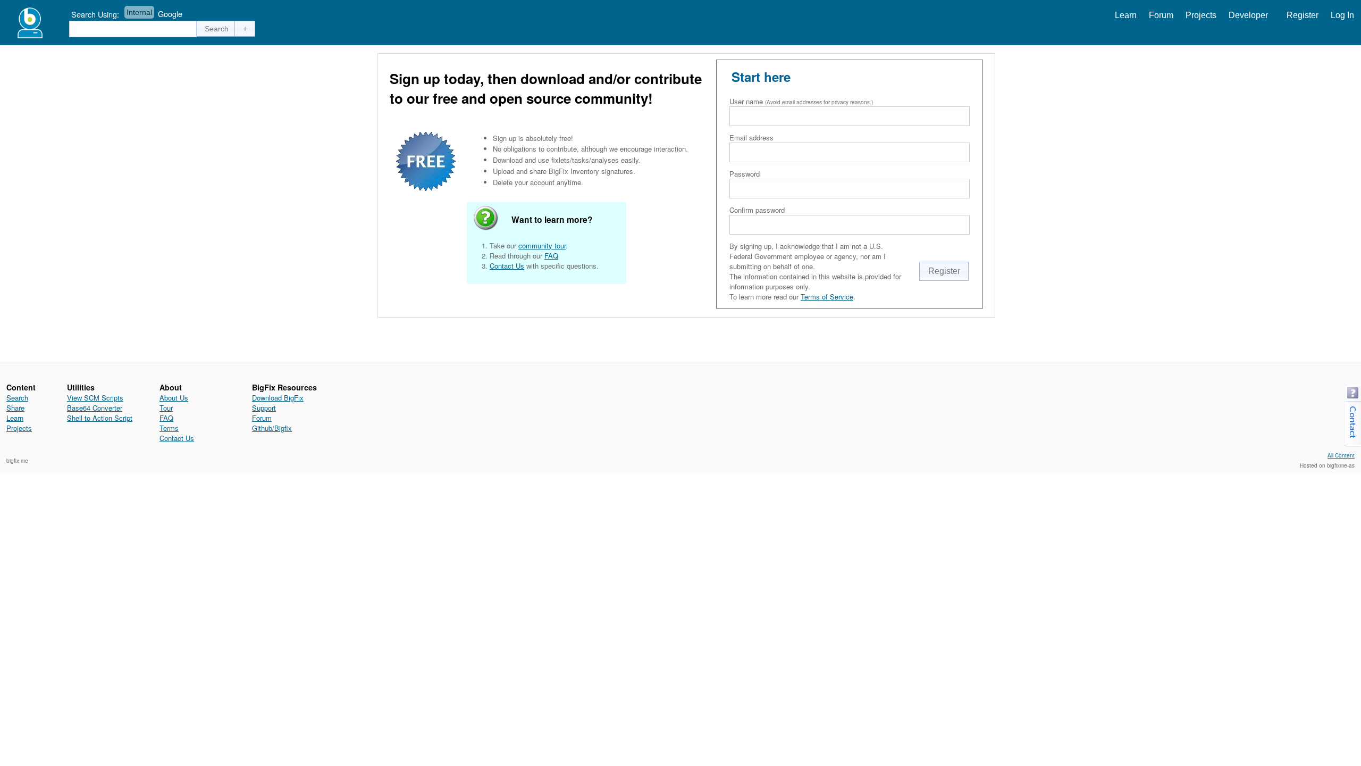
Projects (1201, 15)
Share (15, 408)
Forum (1161, 15)
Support (264, 408)
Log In (1342, 15)
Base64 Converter (94, 408)
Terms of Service (827, 297)
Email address (751, 137)
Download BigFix (278, 398)
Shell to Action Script (99, 418)
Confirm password (757, 210)
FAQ (551, 256)
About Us (173, 398)
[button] (217, 29)
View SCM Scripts (95, 398)
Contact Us (507, 266)
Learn (1126, 15)
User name (746, 101)
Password (744, 174)
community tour (542, 245)
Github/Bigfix (272, 428)
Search (17, 398)
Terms (169, 428)
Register (1302, 15)
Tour (166, 408)
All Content (1341, 455)
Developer (1248, 15)
